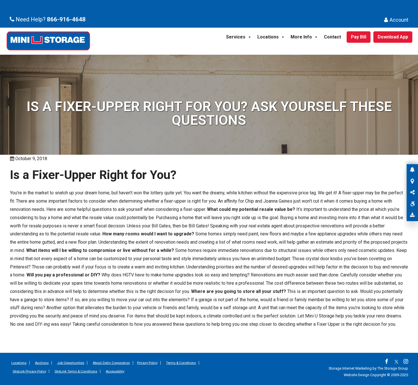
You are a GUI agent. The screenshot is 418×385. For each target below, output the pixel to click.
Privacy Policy (147, 363)
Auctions (42, 363)
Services (235, 37)
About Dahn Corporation (111, 363)
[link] (388, 362)
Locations (268, 37)
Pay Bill (358, 37)
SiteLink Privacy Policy (29, 371)
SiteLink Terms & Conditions (76, 371)
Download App (393, 37)
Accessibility (115, 371)
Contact (332, 37)
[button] (412, 170)
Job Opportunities (70, 363)
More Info (301, 37)
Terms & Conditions (181, 363)
